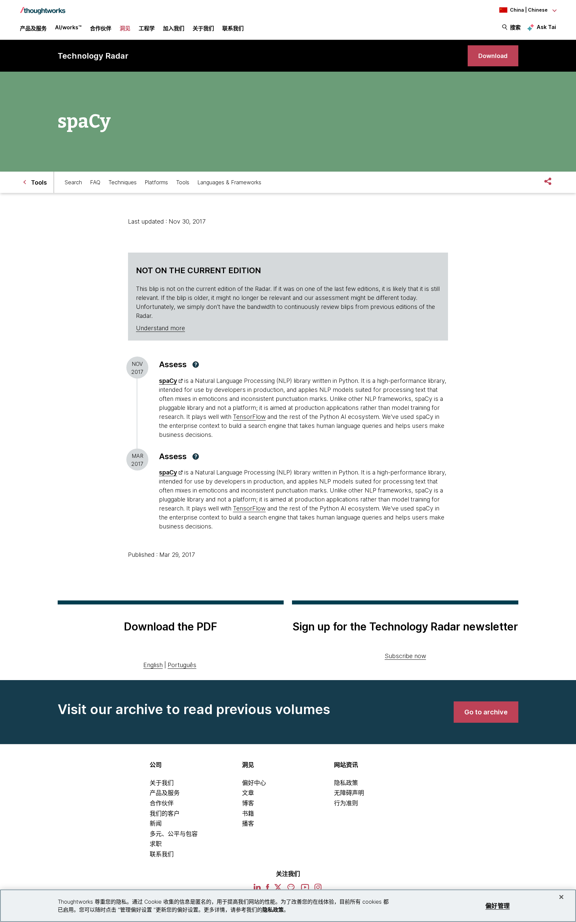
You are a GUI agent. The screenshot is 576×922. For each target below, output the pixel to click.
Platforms (156, 182)
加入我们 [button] (173, 28)
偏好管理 (497, 905)
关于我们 (162, 782)
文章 (248, 792)
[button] (195, 364)
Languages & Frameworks (229, 182)
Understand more (160, 328)
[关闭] (561, 897)
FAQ (95, 182)
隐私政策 (346, 782)
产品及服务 (165, 792)
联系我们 (162, 854)
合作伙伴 (162, 803)
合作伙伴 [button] (100, 28)
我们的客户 (165, 813)
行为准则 (346, 803)
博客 (248, 803)
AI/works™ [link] (68, 27)
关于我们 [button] (203, 28)
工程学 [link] (147, 28)
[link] (493, 55)
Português (182, 664)
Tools (182, 182)
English (153, 664)
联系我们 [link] (233, 28)
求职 (156, 843)
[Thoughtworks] (42, 7)
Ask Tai (546, 27)
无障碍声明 (349, 792)
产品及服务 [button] (33, 28)
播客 (248, 823)
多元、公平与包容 (174, 833)
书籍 (248, 813)
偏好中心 (254, 782)
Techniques (122, 182)
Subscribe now (405, 655)
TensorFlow (249, 416)
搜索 (515, 27)
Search (73, 182)
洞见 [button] (125, 28)
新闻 (156, 823)
